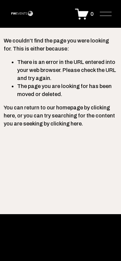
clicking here (66, 123)
